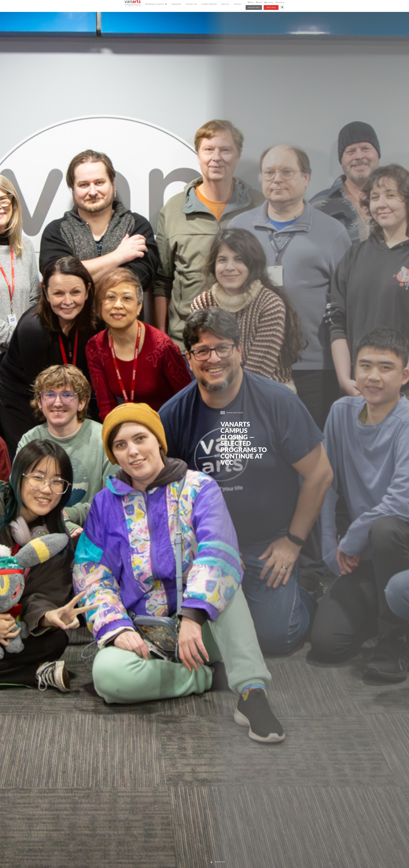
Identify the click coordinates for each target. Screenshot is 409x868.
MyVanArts (269, 2)
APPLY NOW (271, 8)
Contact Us (280, 2)
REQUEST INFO (254, 8)
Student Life (191, 4)
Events (260, 2)
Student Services (209, 4)
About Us (225, 4)
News (252, 2)
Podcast (237, 4)
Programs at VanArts (154, 4)
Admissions (176, 4)
